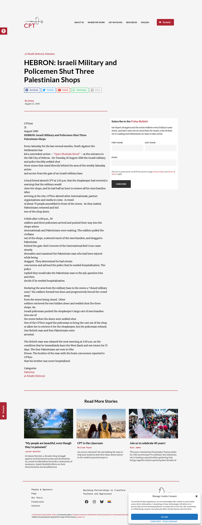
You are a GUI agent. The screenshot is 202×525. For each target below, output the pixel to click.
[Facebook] (86, 501)
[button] (196, 496)
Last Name (150, 142)
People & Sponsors (41, 489)
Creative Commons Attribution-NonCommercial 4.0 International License (101, 515)
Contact (35, 505)
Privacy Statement (170, 521)
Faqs (33, 493)
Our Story (37, 497)
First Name (117, 142)
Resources (131, 22)
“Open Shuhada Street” (66, 154)
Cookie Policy (155, 521)
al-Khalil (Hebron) (34, 53)
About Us (79, 22)
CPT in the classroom (90, 443)
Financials (37, 501)
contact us (80, 517)
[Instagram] (94, 501)
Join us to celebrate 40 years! (148, 443)
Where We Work (96, 22)
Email (114, 157)
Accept (164, 517)
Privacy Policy (158, 172)
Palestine (50, 53)
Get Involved (115, 22)
